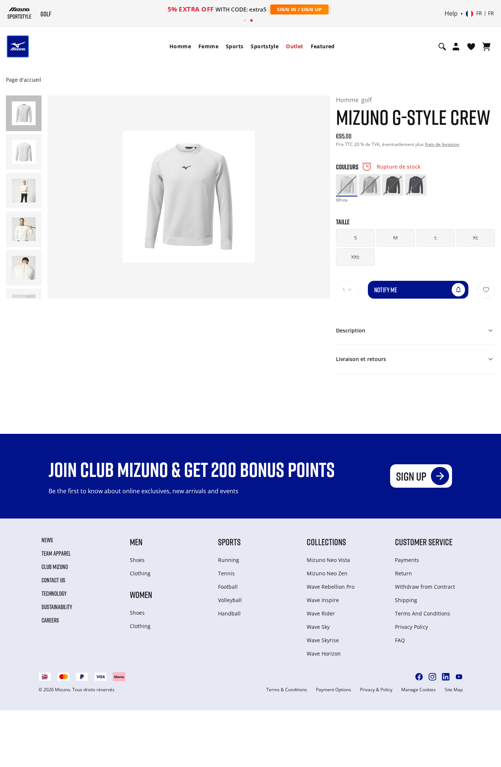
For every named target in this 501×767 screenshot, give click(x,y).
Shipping (406, 600)
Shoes (137, 559)
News (47, 540)
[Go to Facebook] (419, 676)
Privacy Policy (411, 626)
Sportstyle (264, 46)
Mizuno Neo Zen (327, 573)
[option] (346, 185)
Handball (229, 613)
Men (136, 541)
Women (141, 594)
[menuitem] (180, 46)
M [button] (395, 237)
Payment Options (333, 689)
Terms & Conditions (286, 689)
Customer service (423, 541)
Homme (180, 46)
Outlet (294, 46)
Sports (234, 46)
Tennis (226, 573)
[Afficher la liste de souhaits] (471, 46)
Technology (54, 593)
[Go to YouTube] (459, 676)
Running (228, 559)
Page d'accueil (23, 79)
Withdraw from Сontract (425, 586)
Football (228, 586)
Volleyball (230, 600)
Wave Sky (318, 626)
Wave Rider (321, 613)
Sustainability (57, 607)
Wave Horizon (324, 653)
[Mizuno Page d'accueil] (19, 13)
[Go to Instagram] (432, 676)
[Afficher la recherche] (442, 46)
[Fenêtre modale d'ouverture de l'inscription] (456, 46)
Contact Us (53, 580)
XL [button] (475, 237)
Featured (323, 46)
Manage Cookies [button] (418, 689)
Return (403, 573)
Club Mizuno (55, 567)
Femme (208, 46)
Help (451, 14)
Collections (326, 541)
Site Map (454, 689)
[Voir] (486, 46)
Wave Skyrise (323, 640)
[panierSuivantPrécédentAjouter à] (486, 290)
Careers (50, 620)
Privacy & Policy (376, 689)
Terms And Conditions (422, 613)
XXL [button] (355, 256)
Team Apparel (56, 553)
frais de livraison (442, 144)
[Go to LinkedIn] (445, 676)
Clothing (140, 573)
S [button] (355, 237)
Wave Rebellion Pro (331, 586)
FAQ (400, 640)
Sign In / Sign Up (299, 9)
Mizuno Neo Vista (328, 559)
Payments (407, 559)
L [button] (435, 237)
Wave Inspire (323, 600)
